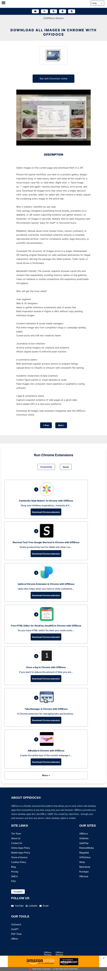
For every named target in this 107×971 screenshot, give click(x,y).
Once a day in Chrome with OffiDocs (46, 667)
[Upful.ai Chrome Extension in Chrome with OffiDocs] (47, 578)
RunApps (84, 872)
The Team (16, 833)
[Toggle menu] (3, 3)
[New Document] (53, 11)
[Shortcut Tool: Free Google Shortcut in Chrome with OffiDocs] (47, 536)
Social (66, 467)
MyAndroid (84, 867)
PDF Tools (16, 934)
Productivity (46, 467)
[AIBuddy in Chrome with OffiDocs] (47, 745)
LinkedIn (33, 906)
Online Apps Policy (20, 848)
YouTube (19, 906)
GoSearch (16, 924)
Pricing (14, 872)
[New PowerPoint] (71, 11)
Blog (13, 867)
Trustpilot (18, 891)
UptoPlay (83, 843)
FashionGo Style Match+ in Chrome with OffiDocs (46, 500)
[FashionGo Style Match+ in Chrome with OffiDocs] (47, 495)
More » (46, 775)
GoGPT (15, 929)
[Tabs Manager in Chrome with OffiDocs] (47, 703)
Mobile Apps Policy (20, 852)
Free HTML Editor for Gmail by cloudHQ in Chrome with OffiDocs (46, 625)
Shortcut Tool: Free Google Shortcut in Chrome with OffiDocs (46, 542)
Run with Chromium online (53, 78)
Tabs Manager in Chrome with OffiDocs (46, 709)
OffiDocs (83, 833)
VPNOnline (85, 857)
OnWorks (83, 838)
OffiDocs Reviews (47, 953)
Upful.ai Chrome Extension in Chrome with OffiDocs (46, 584)
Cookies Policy (18, 862)
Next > (61, 425)
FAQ (13, 881)
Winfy (82, 862)
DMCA (14, 876)
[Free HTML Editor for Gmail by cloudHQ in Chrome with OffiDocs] (47, 620)
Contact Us (16, 843)
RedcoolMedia (86, 848)
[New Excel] (62, 11)
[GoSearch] (44, 11)
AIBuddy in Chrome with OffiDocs (46, 750)
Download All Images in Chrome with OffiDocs (53, 32)
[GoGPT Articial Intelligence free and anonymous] (35, 11)
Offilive (14, 939)
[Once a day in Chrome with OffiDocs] (47, 661)
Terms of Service (19, 857)
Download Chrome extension (46, 512)
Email (45, 906)
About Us (15, 838)
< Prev (46, 425)
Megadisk (84, 852)
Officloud (83, 876)
